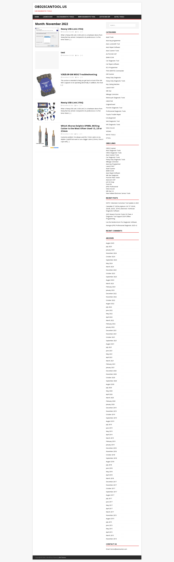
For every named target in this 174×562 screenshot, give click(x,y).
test (63, 52)
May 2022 (109, 314)
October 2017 (110, 488)
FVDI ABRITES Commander (115, 71)
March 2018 (110, 478)
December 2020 (111, 371)
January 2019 (110, 445)
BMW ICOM (110, 57)
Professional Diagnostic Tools (116, 111)
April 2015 (109, 532)
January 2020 (110, 404)
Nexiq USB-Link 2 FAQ (72, 29)
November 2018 (111, 451)
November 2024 (111, 253)
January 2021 (110, 367)
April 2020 (109, 394)
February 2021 (110, 364)
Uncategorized (110, 118)
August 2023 (110, 280)
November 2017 (111, 485)
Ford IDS (109, 184)
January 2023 (110, 290)
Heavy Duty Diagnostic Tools (115, 81)
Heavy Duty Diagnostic (113, 77)
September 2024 (111, 260)
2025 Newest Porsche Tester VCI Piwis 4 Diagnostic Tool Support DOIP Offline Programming (119, 216)
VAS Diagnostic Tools (113, 124)
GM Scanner (110, 74)
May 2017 (109, 505)
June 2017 (109, 502)
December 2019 (111, 408)
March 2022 (110, 320)
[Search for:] (122, 25)
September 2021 (111, 341)
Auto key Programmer (113, 164)
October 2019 (110, 414)
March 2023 (110, 283)
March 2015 (110, 535)
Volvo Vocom (110, 128)
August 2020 (110, 384)
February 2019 (110, 441)
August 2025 (110, 243)
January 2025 (110, 250)
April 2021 (109, 357)
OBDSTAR (109, 101)
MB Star (108, 91)
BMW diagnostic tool (86, 17)
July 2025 (109, 246)
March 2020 (110, 398)
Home (37, 17)
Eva (78, 32)
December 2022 (111, 293)
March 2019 (110, 438)
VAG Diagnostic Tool (113, 121)
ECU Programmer (112, 67)
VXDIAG (108, 131)
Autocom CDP (110, 180)
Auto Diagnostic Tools (113, 150)
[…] (70, 39)
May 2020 (109, 391)
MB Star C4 (109, 191)
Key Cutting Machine (112, 84)
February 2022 (110, 324)
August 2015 (110, 519)
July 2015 (109, 522)
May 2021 (109, 354)
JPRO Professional (112, 187)
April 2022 (109, 317)
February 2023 (110, 287)
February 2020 (110, 401)
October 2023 (110, 273)
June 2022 (109, 310)
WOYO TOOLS (110, 135)
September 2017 (111, 492)
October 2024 (110, 257)
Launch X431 (48, 17)
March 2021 (110, 361)
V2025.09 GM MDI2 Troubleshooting (79, 74)
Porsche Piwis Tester (113, 177)
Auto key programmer (113, 41)
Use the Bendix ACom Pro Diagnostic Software (121, 222)
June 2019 (109, 428)
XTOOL (108, 138)
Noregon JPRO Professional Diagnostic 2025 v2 (121, 225)
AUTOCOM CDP (104, 17)
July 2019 (109, 424)
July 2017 (109, 498)
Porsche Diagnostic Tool (114, 108)
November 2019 (111, 411)
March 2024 (110, 267)
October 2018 (110, 455)
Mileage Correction (112, 94)
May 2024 (109, 263)
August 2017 (110, 495)
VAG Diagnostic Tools (65, 17)
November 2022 (111, 297)
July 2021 (109, 347)
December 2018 (111, 448)
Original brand (110, 104)
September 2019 (111, 418)
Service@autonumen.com (118, 549)
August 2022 (110, 304)
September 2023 (111, 277)
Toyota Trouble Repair (113, 114)
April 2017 (109, 508)
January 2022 (110, 327)
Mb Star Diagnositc (112, 175)
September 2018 (111, 458)
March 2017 (110, 512)
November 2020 (111, 374)
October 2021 (110, 337)
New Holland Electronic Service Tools (118, 193)
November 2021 (111, 334)
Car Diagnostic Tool (112, 61)
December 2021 (111, 330)
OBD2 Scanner (111, 148)
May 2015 (109, 529)
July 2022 (109, 307)
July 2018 (109, 465)
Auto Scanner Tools (112, 51)
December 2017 (111, 482)
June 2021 (109, 351)
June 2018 (109, 468)
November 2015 (111, 515)
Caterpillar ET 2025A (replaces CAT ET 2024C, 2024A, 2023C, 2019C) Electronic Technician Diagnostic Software (121, 208)
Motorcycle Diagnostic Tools (115, 98)
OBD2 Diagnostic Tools (114, 153)
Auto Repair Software (113, 47)
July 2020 (109, 388)
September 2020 (111, 381)
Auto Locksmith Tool (113, 44)
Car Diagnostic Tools (113, 157)
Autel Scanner (110, 169)
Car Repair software (112, 64)
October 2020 (110, 377)
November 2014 (111, 539)
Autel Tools (119, 17)
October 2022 (110, 300)
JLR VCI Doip (110, 182)
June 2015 (109, 525)
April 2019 (109, 435)
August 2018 (110, 461)
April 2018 (109, 475)
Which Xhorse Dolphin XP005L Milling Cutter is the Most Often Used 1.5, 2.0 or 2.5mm (81, 128)
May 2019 (109, 431)
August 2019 (110, 421)
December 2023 (111, 270)
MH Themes (62, 557)
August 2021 (110, 344)
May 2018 (109, 472)
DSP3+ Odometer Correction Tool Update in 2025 (122, 203)
